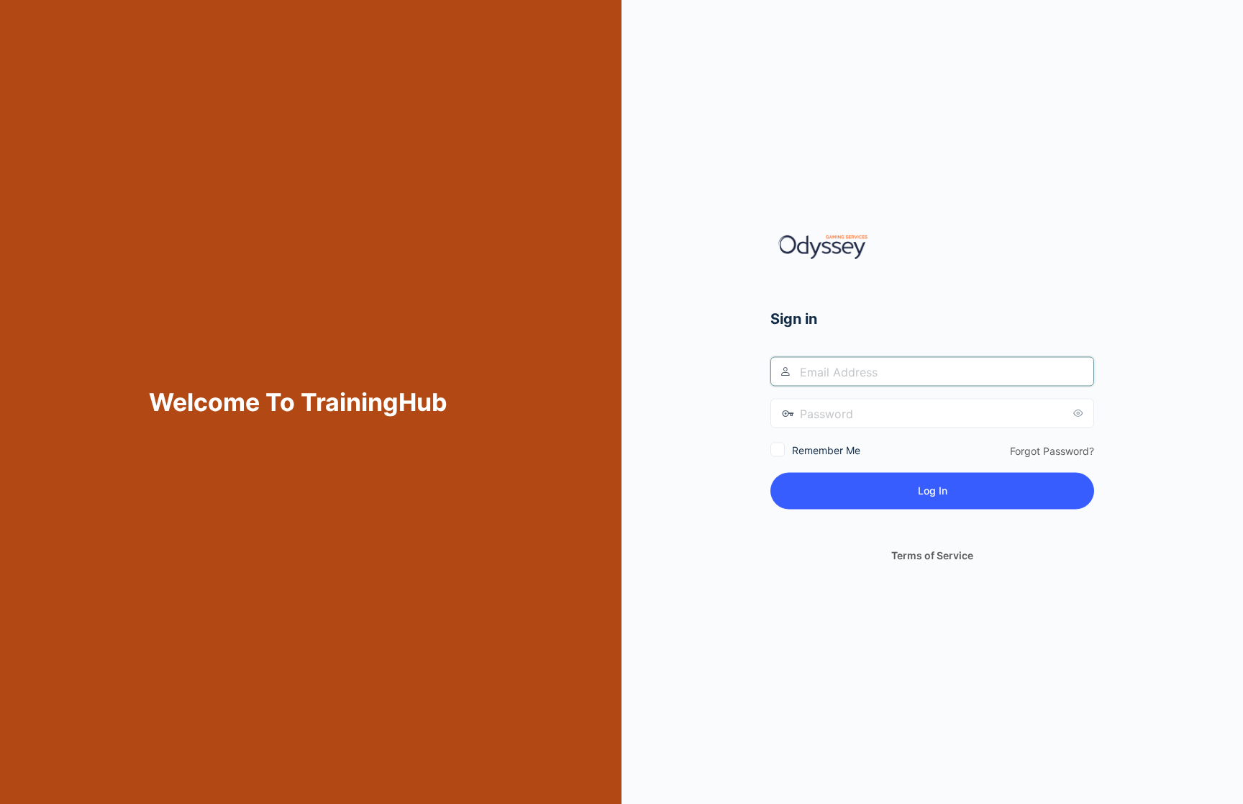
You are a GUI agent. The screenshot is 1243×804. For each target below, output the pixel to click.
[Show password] (1079, 413)
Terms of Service (932, 555)
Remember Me (826, 450)
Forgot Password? (1052, 451)
